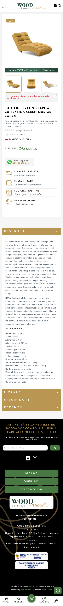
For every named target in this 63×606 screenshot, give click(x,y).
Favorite (55, 95)
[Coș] (32, 598)
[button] (55, 84)
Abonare (55, 447)
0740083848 (32, 519)
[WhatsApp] (58, 590)
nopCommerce (27, 590)
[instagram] (59, 6)
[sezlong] (31, 44)
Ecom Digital (47, 590)
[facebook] (55, 6)
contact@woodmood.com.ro (36, 308)
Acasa (6, 602)
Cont (57, 602)
